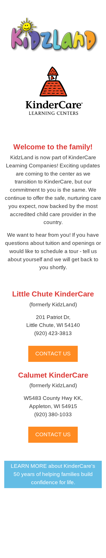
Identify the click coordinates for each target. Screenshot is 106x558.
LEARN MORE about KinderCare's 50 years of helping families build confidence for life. (53, 474)
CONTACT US (53, 353)
